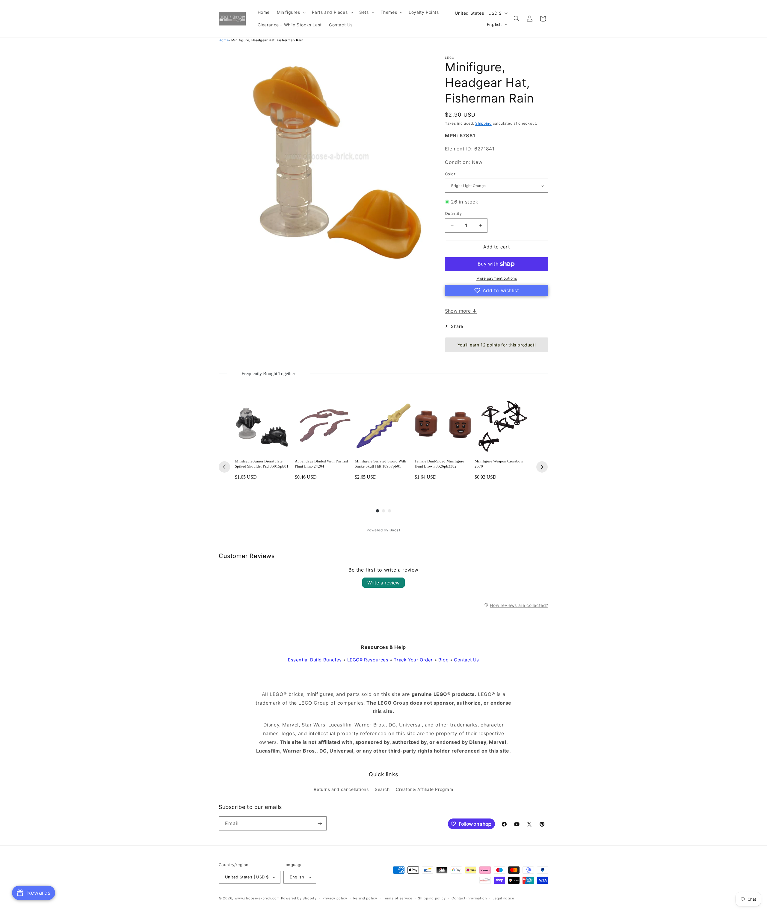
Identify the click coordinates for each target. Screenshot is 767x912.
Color (450, 173)
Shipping (483, 123)
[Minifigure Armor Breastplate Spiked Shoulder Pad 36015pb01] (263, 425)
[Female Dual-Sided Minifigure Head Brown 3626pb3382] (443, 425)
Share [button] (457, 326)
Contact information (469, 898)
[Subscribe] (319, 823)
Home (224, 40)
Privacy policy (334, 898)
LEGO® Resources (368, 660)
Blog (443, 660)
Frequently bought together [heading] (268, 373)
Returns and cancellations (341, 789)
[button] (290, 12)
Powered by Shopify (299, 898)
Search (382, 789)
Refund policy (365, 898)
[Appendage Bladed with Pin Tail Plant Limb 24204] (323, 425)
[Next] (542, 467)
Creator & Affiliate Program (424, 789)
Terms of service (397, 898)
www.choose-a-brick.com (257, 898)
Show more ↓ (461, 311)
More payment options (496, 278)
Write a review (383, 583)
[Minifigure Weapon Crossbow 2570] (503, 425)
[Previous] (224, 467)
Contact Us (466, 660)
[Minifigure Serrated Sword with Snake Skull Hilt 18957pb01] (383, 425)
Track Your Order (413, 660)
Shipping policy (432, 898)
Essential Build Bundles (315, 660)
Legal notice (503, 898)
